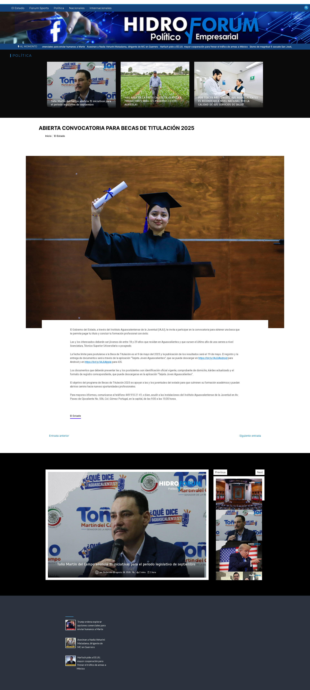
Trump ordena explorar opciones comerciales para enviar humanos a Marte (126, 564)
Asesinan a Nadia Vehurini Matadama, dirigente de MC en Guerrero (52, 46)
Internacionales (101, 8)
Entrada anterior (59, 435)
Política (59, 8)
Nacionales (77, 8)
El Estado (17, 8)
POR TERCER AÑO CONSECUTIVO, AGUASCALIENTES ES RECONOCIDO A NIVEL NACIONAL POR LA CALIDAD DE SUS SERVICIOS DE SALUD (228, 101)
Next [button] (260, 472)
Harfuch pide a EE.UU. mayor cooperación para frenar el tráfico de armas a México (134, 46)
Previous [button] (220, 472)
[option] (52, 46)
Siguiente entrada (250, 435)
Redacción (106, 572)
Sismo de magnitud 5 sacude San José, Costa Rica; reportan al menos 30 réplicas (223, 46)
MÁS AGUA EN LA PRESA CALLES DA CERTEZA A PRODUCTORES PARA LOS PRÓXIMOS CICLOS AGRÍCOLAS (152, 101)
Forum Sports (39, 8)
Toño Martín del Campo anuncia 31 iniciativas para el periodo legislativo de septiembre (81, 103)
